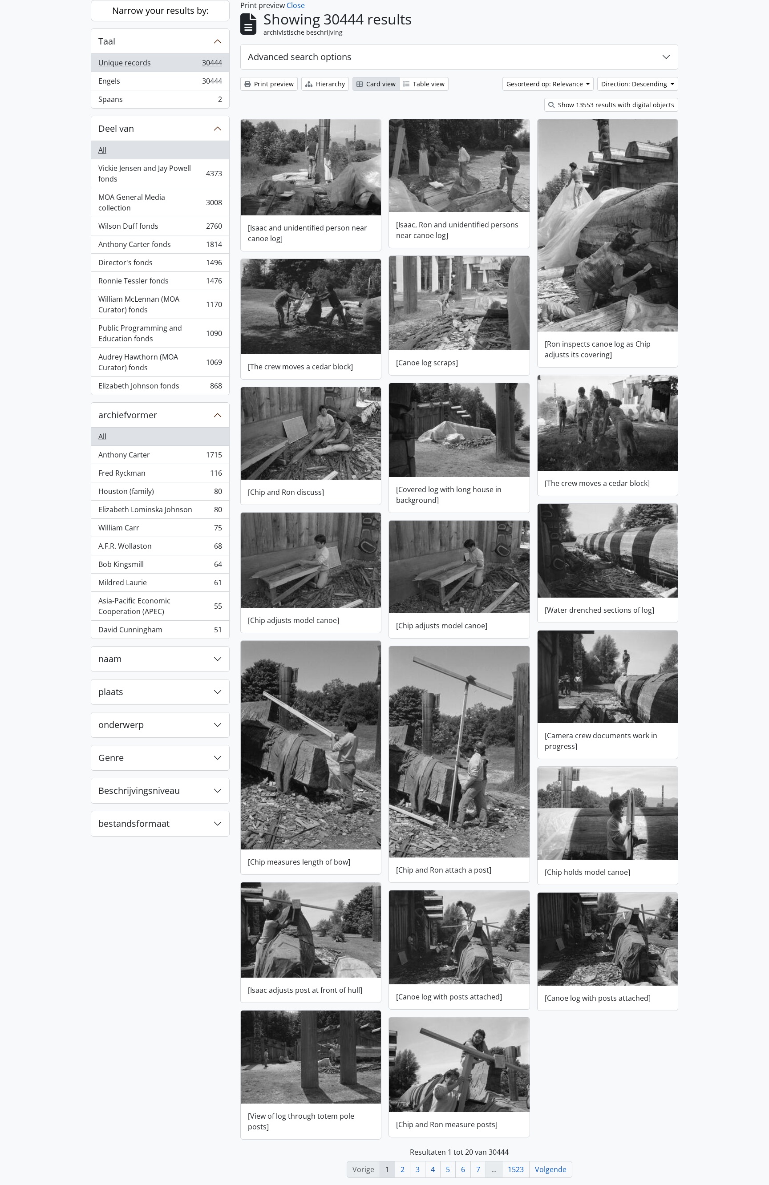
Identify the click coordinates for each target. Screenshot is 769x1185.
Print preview (273, 84)
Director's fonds (160, 265)
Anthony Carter (160, 457)
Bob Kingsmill (160, 566)
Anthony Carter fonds (160, 246)
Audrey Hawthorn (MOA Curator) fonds (160, 362)
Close (296, 5)
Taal (106, 41)
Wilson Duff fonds (160, 228)
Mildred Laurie (160, 585)
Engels (160, 83)
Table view (428, 84)
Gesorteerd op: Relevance (545, 84)
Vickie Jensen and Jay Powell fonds (160, 173)
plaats (110, 692)
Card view (380, 84)
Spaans (160, 101)
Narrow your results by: (160, 10)
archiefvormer (127, 415)
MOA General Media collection (160, 202)
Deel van (116, 128)
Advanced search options (300, 57)
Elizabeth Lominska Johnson (160, 512)
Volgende (551, 1169)
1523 (516, 1169)
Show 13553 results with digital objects (615, 105)
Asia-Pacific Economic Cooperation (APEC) (160, 606)
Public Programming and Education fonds (160, 333)
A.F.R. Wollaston (160, 548)
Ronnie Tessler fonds (160, 283)
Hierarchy (329, 84)
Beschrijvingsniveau (139, 791)
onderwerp (121, 725)
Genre (111, 758)
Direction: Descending (635, 84)
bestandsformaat (134, 823)
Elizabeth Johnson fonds (160, 388)
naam (110, 659)
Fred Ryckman (160, 475)
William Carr (160, 530)
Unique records (160, 65)
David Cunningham (160, 632)
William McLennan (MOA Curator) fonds (160, 304)
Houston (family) (160, 493)
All (102, 150)
